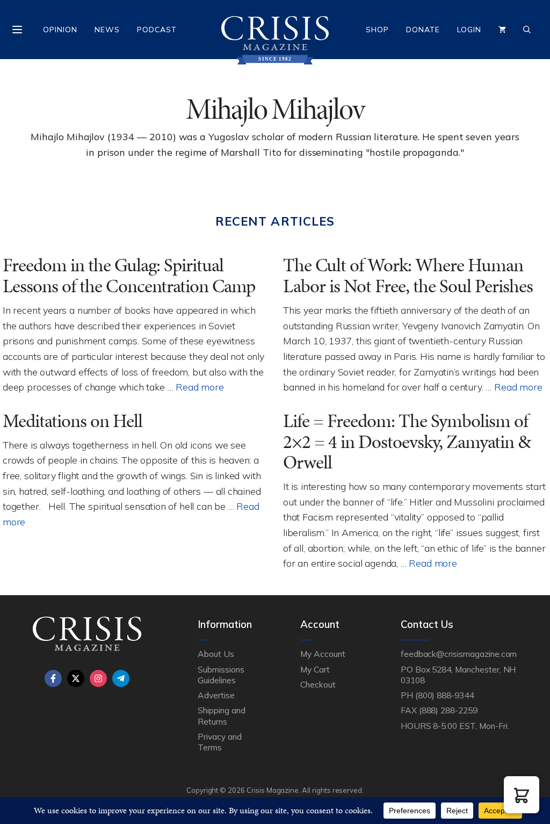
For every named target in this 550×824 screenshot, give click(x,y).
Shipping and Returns (221, 715)
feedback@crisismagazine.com (459, 653)
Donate (423, 29)
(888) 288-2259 (448, 710)
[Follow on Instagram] (98, 678)
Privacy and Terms (219, 742)
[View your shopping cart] (502, 29)
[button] (521, 794)
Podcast (157, 29)
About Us (216, 653)
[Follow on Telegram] (120, 678)
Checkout (318, 684)
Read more (199, 387)
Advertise (216, 695)
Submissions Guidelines (221, 674)
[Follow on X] (75, 678)
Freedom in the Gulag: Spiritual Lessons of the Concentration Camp (129, 275)
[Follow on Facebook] (53, 678)
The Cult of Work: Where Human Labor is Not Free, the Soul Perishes (408, 275)
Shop (377, 29)
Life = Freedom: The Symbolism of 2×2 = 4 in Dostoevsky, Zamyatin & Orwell (407, 441)
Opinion (60, 29)
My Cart (315, 669)
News (107, 29)
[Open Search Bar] (527, 29)
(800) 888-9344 (444, 695)
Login (469, 29)
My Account (322, 653)
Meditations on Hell (72, 421)
